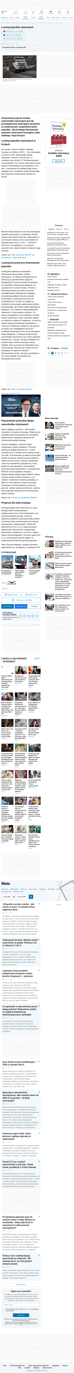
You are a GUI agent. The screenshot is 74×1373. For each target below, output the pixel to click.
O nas (5, 1354)
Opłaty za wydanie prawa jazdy (59, 322)
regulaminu (26, 1297)
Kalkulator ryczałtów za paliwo (58, 285)
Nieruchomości (56, 17)
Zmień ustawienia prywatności (38, 1354)
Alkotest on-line (18, 880)
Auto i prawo (19, 23)
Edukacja (65, 17)
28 (63, 353)
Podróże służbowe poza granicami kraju (60, 337)
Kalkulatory (56, 274)
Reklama (36, 1356)
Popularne (52, 229)
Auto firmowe (39, 23)
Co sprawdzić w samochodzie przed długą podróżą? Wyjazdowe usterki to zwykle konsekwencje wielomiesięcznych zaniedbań (59, 249)
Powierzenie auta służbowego (58, 307)
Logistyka (42, 877)
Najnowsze (60, 229)
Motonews (4, 877)
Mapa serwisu (47, 1356)
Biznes (17, 17)
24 (50, 353)
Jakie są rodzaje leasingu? (21, 381)
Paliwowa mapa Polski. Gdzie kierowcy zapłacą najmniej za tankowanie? (57, 265)
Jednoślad (51, 877)
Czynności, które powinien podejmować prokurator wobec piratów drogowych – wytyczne (58, 244)
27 (60, 353)
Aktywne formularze (60, 294)
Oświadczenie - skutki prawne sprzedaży (58, 312)
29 (66, 353)
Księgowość (4, 17)
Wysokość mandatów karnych (58, 330)
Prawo (33, 17)
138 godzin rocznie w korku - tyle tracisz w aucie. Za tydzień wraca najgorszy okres (58, 233)
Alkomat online (53, 276)
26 (56, 353)
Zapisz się (21, 1303)
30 (69, 353)
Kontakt (27, 1356)
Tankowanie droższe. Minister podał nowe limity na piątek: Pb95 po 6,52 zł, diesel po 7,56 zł (59, 239)
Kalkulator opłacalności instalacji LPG (59, 281)
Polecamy (50, 536)
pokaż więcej (20, 1273)
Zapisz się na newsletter (25, 592)
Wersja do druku (13, 587)
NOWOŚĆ (60, 150)
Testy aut (23, 877)
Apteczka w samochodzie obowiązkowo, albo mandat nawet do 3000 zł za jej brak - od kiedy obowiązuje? (59, 259)
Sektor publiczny (25, 17)
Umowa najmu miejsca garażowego (56, 303)
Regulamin (55, 1354)
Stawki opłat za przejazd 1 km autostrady (58, 326)
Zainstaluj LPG (6, 880)
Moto (48, 17)
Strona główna (5, 23)
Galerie (59, 877)
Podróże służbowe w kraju (57, 333)
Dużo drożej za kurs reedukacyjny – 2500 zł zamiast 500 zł (59, 254)
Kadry (12, 17)
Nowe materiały (52, 418)
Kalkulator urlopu (54, 287)
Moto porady (14, 877)
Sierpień (65, 348)
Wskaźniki (55, 319)
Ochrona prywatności (17, 1354)
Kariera (65, 1354)
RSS (19, 1356)
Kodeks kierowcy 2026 (59, 154)
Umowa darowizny (55, 316)
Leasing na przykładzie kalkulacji (24, 490)
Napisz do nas (33, 587)
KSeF (71, 17)
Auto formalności (29, 23)
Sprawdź (59, 161)
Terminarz (55, 348)
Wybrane (67, 229)
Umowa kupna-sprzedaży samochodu (57, 298)
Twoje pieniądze (41, 17)
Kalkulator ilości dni (55, 290)
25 (53, 353)
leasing (4, 519)
